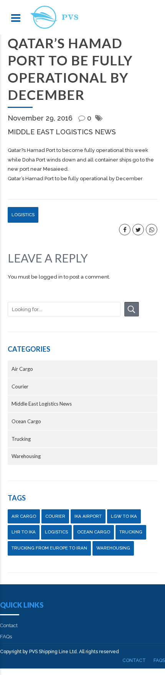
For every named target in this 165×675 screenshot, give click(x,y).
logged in (51, 277)
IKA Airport (88, 516)
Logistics (23, 214)
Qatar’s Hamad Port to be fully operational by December (75, 178)
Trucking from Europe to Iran (49, 548)
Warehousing (26, 456)
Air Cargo (22, 369)
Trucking (21, 439)
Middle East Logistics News (62, 132)
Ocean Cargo (26, 421)
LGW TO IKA (124, 516)
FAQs (6, 636)
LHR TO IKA (24, 532)
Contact (9, 625)
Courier (20, 386)
